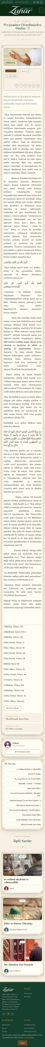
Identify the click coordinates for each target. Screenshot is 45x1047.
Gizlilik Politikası (30, 1025)
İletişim (4, 1031)
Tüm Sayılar (28, 993)
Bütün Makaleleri (22, 751)
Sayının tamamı (12, 708)
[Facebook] (34, 2)
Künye (4, 1028)
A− (19, 71)
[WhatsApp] (41, 2)
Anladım (22, 1043)
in (33, 85)
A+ (28, 71)
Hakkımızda (6, 1025)
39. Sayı (17, 21)
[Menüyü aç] (41, 10)
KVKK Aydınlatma (30, 1031)
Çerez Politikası (29, 1028)
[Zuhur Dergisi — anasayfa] (22, 10)
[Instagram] (37, 2)
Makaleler (27, 997)
